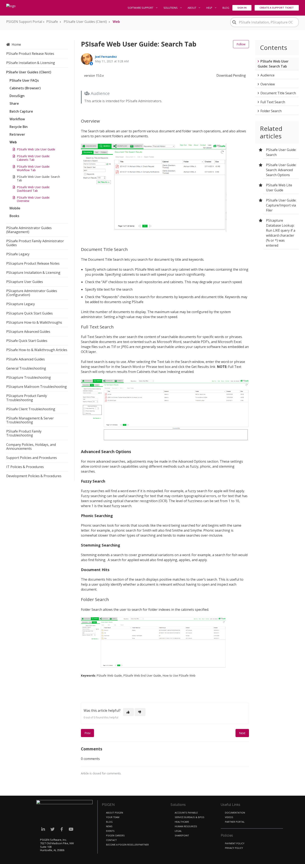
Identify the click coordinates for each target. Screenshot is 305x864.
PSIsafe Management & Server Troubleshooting (30, 420)
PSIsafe (52, 21)
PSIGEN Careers (115, 835)
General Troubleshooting (26, 368)
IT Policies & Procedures (25, 467)
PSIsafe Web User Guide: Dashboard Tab (33, 189)
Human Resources (186, 826)
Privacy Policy (234, 847)
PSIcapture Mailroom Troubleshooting (36, 386)
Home (16, 44)
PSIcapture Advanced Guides (28, 331)
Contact (111, 840)
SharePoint (182, 835)
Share (14, 103)
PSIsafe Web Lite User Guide (36, 149)
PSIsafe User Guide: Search (281, 152)
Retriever (17, 134)
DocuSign (17, 95)
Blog (225, 8)
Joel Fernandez (106, 57)
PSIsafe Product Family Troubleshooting (23, 433)
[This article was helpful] (128, 712)
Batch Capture (21, 111)
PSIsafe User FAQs (24, 80)
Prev (87, 733)
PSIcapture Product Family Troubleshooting (26, 397)
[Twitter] (52, 829)
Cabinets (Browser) (25, 88)
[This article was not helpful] (140, 712)
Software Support (141, 8)
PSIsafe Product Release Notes (30, 53)
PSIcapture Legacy (20, 304)
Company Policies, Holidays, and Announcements (31, 446)
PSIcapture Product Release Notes (33, 263)
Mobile (15, 208)
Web (116, 21)
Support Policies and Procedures (31, 457)
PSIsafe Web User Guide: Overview (33, 199)
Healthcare (182, 821)
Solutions (170, 8)
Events (110, 830)
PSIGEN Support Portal (24, 21)
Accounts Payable (186, 812)
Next (242, 733)
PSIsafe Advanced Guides (25, 359)
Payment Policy (234, 843)
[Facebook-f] (61, 829)
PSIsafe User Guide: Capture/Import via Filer (281, 205)
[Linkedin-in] (43, 829)
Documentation (235, 812)
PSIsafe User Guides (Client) (85, 21)
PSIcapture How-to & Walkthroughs (34, 322)
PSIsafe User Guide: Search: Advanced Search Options (281, 170)
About (192, 8)
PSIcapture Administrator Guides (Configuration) (31, 293)
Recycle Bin (19, 126)
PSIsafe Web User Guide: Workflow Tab (33, 168)
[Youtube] (71, 829)
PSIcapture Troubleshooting (28, 377)
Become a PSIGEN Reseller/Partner (127, 844)
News (109, 826)
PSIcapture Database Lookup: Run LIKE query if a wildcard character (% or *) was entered (280, 233)
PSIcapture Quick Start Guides (29, 313)
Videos (229, 817)
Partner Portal (235, 821)
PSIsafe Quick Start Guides (26, 340)
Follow (241, 44)
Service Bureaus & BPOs (189, 817)
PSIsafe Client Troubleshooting (30, 409)
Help (209, 8)
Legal (178, 830)
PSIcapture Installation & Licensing (33, 272)
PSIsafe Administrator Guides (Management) (29, 230)
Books (14, 216)
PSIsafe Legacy (17, 254)
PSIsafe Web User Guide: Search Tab (38, 178)
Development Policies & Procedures (33, 476)
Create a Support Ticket (277, 7)
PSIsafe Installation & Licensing (30, 62)
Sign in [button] (241, 7)
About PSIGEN (114, 812)
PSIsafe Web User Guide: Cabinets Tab (33, 158)
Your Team (112, 817)
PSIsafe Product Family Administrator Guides (35, 243)
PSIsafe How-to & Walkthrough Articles (36, 350)
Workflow (17, 119)
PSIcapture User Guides (24, 281)
